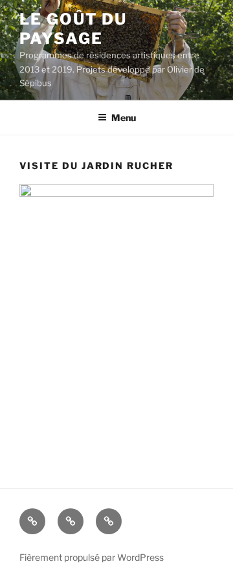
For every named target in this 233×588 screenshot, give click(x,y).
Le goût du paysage (73, 29)
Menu (123, 117)
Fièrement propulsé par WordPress (91, 557)
